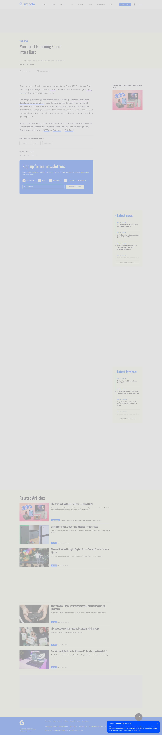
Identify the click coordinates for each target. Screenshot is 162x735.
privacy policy (135, 728)
